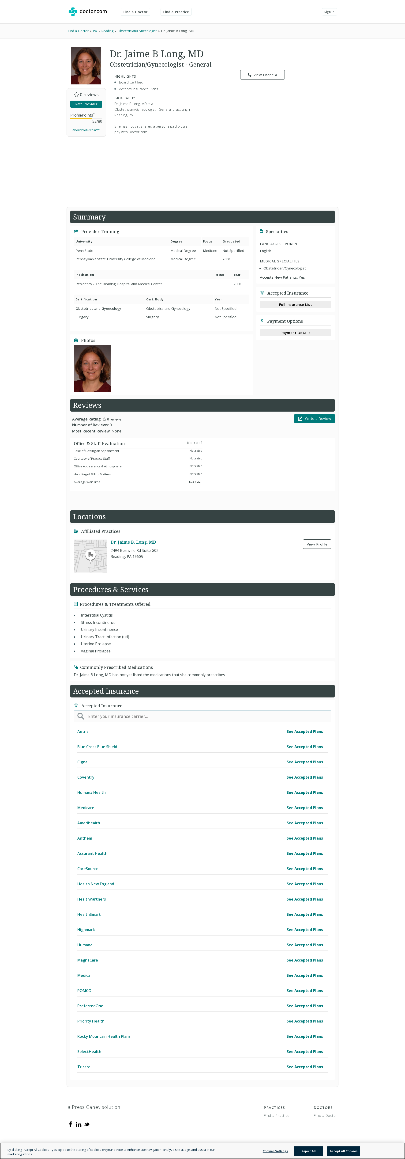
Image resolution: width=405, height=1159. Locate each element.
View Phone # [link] (265, 74)
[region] (202, 1151)
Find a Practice (176, 12)
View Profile (317, 544)
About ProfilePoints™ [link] (86, 130)
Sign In (329, 12)
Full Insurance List (295, 304)
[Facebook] (70, 1124)
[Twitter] (87, 1124)
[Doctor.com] (88, 12)
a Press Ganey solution (94, 1107)
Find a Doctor (135, 12)
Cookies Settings (275, 1151)
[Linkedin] (79, 1124)
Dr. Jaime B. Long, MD (133, 542)
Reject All (308, 1151)
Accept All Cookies (343, 1151)
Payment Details (296, 332)
